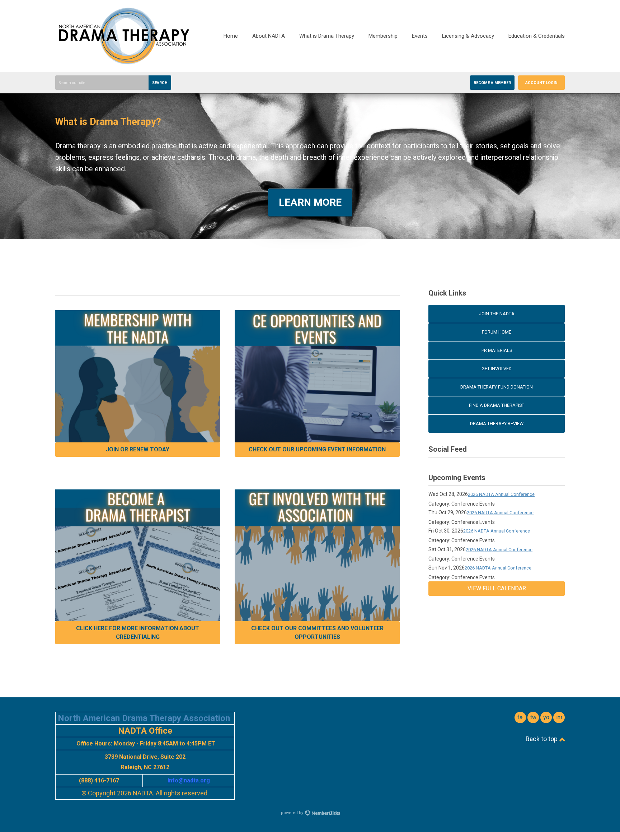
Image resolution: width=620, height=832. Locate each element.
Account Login (541, 82)
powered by (292, 812)
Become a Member (492, 82)
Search (160, 82)
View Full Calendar (497, 588)
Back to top (542, 739)
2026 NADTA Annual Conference (501, 494)
